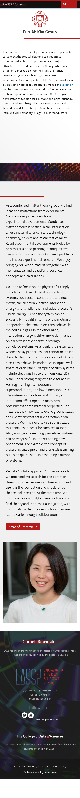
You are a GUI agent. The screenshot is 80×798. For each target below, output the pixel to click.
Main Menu (73, 4)
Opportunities (50, 719)
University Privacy (56, 766)
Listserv (38, 719)
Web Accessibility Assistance (40, 772)
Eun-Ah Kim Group (40, 31)
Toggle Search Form (65, 4)
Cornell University (24, 766)
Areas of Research (21, 526)
